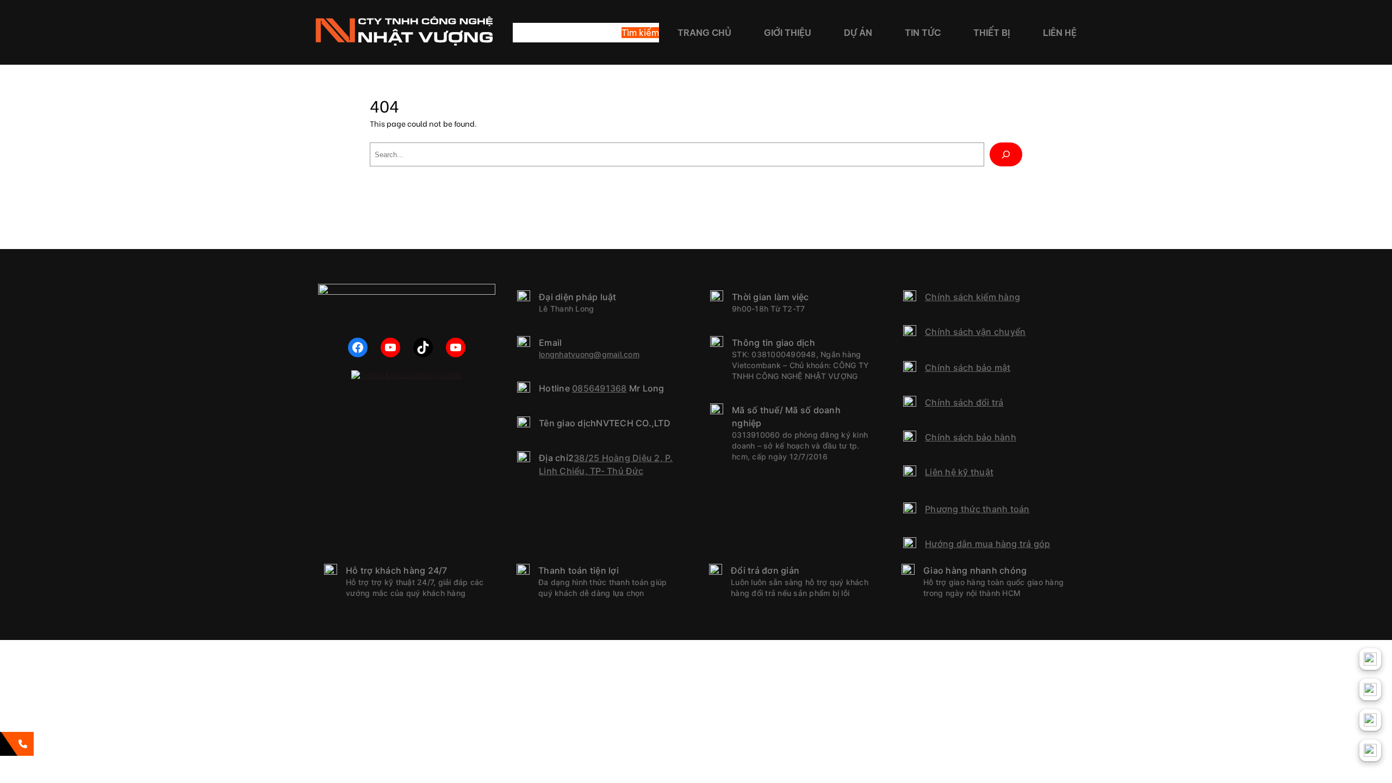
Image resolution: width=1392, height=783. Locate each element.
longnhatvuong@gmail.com (589, 354)
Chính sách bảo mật (968, 367)
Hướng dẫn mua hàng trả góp (988, 543)
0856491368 (599, 388)
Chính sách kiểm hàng (972, 296)
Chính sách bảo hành (970, 437)
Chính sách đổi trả (964, 402)
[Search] (1006, 154)
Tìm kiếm (640, 32)
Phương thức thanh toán (977, 509)
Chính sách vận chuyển (975, 331)
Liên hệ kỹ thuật (959, 472)
